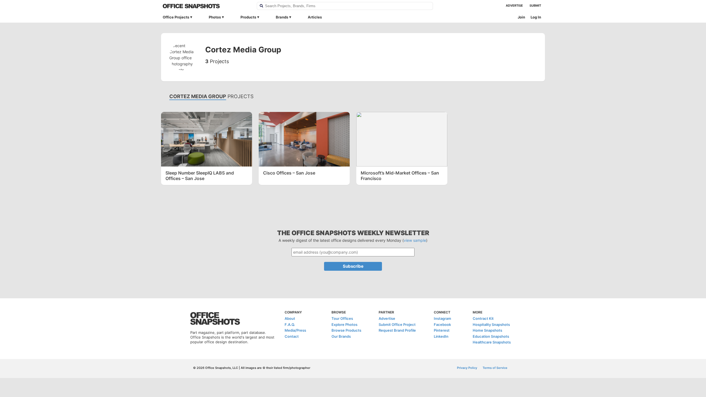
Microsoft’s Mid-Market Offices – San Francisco (400, 175)
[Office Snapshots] (206, 6)
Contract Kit (483, 318)
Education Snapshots (491, 336)
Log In (536, 17)
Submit (535, 5)
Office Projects (176, 17)
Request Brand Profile (397, 330)
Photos (215, 17)
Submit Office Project (397, 324)
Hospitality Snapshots (491, 324)
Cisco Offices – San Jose (289, 173)
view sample (415, 240)
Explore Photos (344, 324)
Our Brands (341, 336)
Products (248, 17)
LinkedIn (441, 336)
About (290, 318)
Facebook (442, 324)
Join (521, 17)
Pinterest (442, 330)
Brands (282, 17)
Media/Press (295, 330)
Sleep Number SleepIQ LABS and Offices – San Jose (199, 175)
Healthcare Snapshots (492, 342)
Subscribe (353, 266)
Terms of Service (495, 368)
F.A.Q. (290, 324)
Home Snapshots (487, 330)
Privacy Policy (467, 368)
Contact (292, 336)
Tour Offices (342, 318)
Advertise (514, 5)
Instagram (442, 318)
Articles (315, 17)
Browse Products (346, 330)
